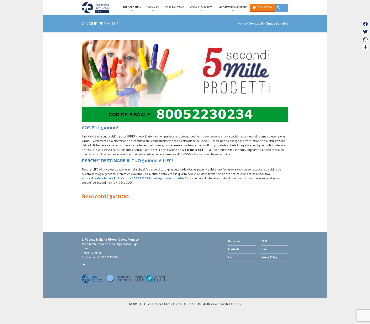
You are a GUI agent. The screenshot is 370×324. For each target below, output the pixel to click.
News (264, 249)
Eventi (232, 257)
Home (242, 23)
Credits (236, 304)
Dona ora (234, 241)
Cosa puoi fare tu (200, 8)
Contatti (233, 249)
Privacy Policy (269, 257)
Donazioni (265, 7)
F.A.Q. (264, 241)
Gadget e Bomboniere (231, 8)
